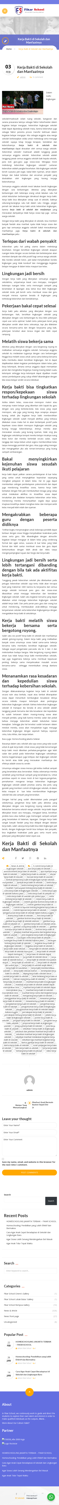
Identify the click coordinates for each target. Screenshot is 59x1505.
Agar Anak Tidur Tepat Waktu (19, 1243)
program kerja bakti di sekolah (26, 1020)
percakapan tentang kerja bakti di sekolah (22, 1015)
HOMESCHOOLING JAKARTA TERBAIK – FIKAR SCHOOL (31, 1221)
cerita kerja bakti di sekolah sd (41, 893)
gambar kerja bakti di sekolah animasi (22, 921)
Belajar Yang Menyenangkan (20, 1106)
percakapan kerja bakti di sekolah (37, 1012)
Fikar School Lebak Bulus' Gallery (18, 1299)
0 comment (37, 77)
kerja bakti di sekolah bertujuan (19, 951)
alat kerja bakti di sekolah (39, 868)
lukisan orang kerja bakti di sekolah (29, 979)
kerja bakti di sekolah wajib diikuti (37, 965)
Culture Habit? (23, 1423)
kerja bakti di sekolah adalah (42, 948)
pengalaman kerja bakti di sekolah (21, 1004)
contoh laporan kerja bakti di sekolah (29, 910)
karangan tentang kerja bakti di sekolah (30, 942)
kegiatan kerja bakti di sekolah (39, 946)
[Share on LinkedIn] (45, 858)
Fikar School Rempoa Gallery (17, 1305)
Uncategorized (10, 1322)
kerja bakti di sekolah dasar (35, 957)
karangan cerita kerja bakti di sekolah (34, 937)
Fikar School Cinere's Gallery (16, 1293)
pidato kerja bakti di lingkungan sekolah (31, 1016)
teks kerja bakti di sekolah (26, 1048)
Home (9, 49)
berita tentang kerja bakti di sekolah (37, 885)
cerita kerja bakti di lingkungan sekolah (21, 890)
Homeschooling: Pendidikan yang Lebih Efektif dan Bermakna (29, 1458)
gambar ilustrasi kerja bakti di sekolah (34, 918)
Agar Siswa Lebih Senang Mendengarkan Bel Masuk (29, 1239)
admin (23, 77)
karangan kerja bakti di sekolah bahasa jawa (24, 940)
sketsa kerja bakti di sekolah (16, 1045)
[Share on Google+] (30, 858)
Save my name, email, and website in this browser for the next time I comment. (28, 1163)
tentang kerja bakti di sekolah (29, 1051)
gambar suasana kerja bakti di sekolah (31, 928)
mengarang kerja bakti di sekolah (37, 995)
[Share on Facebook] (16, 858)
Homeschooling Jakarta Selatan (26, 739)
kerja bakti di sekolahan (16, 968)
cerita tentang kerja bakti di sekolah (29, 897)
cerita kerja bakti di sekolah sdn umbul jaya (26, 896)
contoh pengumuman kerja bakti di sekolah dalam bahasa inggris (30, 911)
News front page (11, 1316)
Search (7, 1194)
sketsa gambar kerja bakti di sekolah (37, 1042)
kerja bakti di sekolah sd (22, 962)
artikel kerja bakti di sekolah (33, 874)
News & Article (17, 866)
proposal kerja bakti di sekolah (28, 1026)
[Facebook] (16, 1494)
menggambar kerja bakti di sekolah (20, 998)
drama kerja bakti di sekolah (20, 915)
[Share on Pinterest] (37, 858)
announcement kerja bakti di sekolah (20, 871)
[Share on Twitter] (22, 858)
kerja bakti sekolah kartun (25, 971)
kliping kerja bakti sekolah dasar (37, 973)
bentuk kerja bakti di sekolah (29, 882)
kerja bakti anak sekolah (14, 948)
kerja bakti (14, 221)
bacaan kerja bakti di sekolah (40, 877)
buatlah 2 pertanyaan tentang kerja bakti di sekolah (29, 888)
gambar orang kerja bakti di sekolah (30, 926)
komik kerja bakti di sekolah (16, 976)
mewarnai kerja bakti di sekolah (40, 1001)
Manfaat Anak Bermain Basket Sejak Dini (42, 1103)
